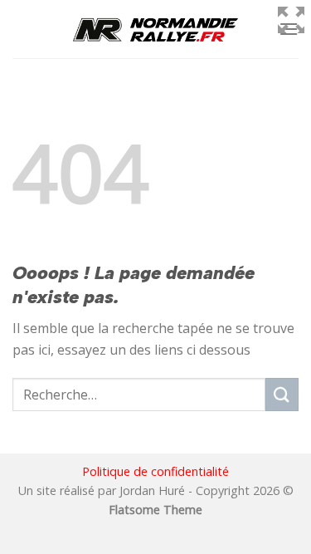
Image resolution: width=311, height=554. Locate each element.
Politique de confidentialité (155, 471)
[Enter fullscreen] (291, 20)
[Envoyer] (282, 394)
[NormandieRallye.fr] (156, 29)
